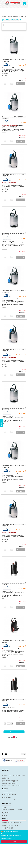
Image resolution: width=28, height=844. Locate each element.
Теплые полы (6, 812)
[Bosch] (21, 759)
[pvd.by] (12, 2)
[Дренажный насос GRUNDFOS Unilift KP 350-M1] (14, 394)
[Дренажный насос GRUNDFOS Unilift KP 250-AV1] (14, 335)
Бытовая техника (7, 797)
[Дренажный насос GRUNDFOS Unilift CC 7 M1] (14, 685)
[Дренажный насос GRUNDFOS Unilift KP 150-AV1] (14, 160)
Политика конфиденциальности (9, 783)
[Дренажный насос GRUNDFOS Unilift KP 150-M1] (14, 45)
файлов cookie (11, 838)
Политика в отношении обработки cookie (11, 785)
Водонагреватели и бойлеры (10, 794)
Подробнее (4, 75)
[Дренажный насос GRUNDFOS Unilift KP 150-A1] (14, 103)
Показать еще (14, 732)
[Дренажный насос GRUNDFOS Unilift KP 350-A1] (14, 451)
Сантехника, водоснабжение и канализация (13, 795)
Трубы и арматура (8, 813)
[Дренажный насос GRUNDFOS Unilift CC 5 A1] (14, 626)
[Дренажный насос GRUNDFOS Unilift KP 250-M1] (14, 219)
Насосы (5, 815)
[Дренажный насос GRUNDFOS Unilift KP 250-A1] (14, 276)
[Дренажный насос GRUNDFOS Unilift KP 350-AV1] (14, 510)
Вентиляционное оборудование (11, 799)
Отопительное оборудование (10, 792)
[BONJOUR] (9, 759)
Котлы (5, 807)
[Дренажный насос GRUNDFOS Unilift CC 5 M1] (14, 569)
